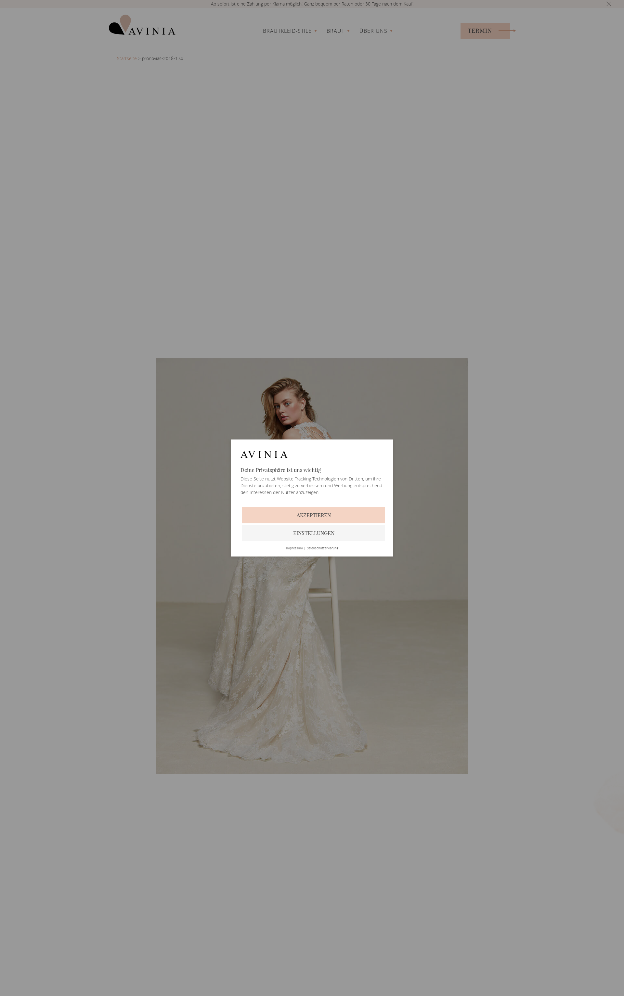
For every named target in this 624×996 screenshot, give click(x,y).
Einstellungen (313, 533)
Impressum (294, 548)
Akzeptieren (314, 515)
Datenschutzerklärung (322, 548)
